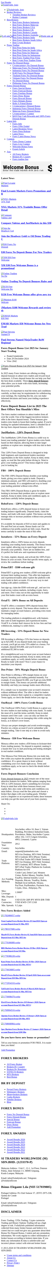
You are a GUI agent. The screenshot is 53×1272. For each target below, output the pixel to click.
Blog (9, 1102)
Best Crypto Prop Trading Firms (26, 60)
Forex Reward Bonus (22, 98)
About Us (11, 1258)
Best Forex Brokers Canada (24, 32)
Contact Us (12, 1260)
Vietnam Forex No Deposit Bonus (27, 78)
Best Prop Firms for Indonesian (26, 55)
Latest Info (11, 121)
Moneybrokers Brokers (17, 1094)
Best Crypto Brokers (21, 42)
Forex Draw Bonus (21, 96)
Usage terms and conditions (19, 1255)
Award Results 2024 (16, 1144)
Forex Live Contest (21, 144)
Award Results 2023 (16, 1147)
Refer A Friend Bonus (22, 103)
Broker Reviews (14, 12)
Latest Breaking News (22, 129)
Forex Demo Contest (21, 141)
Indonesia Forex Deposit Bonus (26, 108)
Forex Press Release (21, 131)
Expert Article (18, 149)
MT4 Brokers (13, 1074)
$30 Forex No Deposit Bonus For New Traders (26, 252)
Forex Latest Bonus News (24, 136)
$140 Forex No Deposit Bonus (26, 73)
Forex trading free (20, 159)
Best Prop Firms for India (23, 47)
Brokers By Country (16, 1067)
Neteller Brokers (14, 1099)
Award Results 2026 (16, 1139)
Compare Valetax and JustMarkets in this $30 (26, 223)
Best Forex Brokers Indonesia (25, 22)
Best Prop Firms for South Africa (27, 50)
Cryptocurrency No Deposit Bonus (28, 65)
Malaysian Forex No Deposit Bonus (28, 68)
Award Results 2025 (16, 1142)
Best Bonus (12, 1077)
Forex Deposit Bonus (16, 86)
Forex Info (17, 124)
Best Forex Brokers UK (23, 30)
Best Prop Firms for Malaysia (25, 53)
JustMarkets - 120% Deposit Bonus (20, 432)
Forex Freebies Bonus (22, 93)
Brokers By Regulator (16, 1069)
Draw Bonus (12, 1124)
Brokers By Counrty (21, 157)
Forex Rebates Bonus (22, 101)
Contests (10, 139)
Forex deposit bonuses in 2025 (14, 779)
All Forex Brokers (20, 154)
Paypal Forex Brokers (16, 1089)
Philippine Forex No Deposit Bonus (28, 83)
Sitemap (10, 1265)
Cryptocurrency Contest (23, 113)
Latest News (18, 134)
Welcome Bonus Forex (22, 146)
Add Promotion (8, 1050)
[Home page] (15, 9)
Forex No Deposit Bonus (18, 63)
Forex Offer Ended (20, 126)
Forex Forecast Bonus (22, 91)
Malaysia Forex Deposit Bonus (26, 111)
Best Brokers (12, 20)
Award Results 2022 (16, 1149)
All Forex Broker (14, 1064)
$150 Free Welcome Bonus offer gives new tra (26, 294)
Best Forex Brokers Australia (25, 35)
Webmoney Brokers (16, 1092)
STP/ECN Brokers (15, 1072)
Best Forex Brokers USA (23, 27)
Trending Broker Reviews (24, 15)
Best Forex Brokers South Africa (27, 40)
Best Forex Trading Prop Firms (26, 58)
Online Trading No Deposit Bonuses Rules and (26, 281)
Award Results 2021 (16, 1152)
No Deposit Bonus (20, 80)
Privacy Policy (13, 1263)
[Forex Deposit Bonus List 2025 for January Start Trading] (26, 368)
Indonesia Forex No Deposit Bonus (28, 70)
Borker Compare (19, 17)
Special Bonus (13, 1119)
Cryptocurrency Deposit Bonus (26, 106)
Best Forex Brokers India (23, 37)
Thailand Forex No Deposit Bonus (27, 75)
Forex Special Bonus (21, 88)
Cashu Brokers (13, 1097)
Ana (9, 151)
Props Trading (13, 45)
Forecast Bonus (14, 1122)
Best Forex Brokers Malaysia (25, 25)
